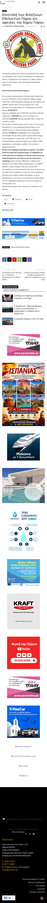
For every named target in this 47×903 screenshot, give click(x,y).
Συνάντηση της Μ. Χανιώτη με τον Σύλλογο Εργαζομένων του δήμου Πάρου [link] (12, 276)
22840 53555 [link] (9, 861)
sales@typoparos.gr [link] (10, 870)
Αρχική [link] (4, 7)
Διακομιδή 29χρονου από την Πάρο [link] (29, 319)
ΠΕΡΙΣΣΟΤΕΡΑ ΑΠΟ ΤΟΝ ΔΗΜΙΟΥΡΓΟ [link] (16, 290)
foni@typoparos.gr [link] (11, 867)
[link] (2, 2)
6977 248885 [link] (9, 864)
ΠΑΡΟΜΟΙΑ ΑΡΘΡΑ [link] (10, 287)
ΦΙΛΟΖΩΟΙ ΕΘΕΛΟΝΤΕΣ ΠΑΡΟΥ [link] (20, 247)
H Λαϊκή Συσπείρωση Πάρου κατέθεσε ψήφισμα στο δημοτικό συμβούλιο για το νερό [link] (34, 276)
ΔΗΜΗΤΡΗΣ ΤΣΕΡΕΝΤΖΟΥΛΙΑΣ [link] (14, 26)
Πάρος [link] (11, 7)
